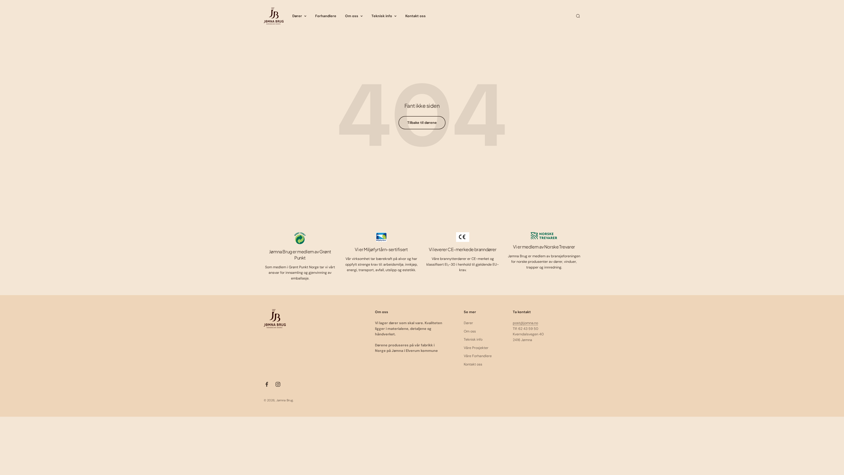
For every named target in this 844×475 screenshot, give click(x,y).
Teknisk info (381, 16)
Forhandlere (325, 16)
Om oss (351, 16)
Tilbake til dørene (422, 122)
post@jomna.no (525, 323)
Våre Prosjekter (476, 347)
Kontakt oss (415, 16)
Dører (297, 16)
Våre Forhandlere (478, 356)
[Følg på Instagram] (278, 384)
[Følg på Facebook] (267, 384)
